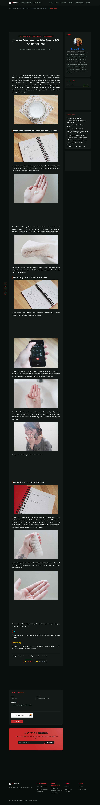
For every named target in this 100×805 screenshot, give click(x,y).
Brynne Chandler (78, 49)
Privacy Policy (82, 789)
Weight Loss (54, 788)
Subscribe (50, 742)
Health (56, 2)
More (87, 2)
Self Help (67, 791)
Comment (14, 702)
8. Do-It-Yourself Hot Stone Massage (77, 140)
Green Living (68, 789)
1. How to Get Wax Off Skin (74, 118)
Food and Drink (79, 2)
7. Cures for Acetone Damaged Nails (77, 137)
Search (86, 85)
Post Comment (17, 721)
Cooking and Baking (42, 789)
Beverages (40, 791)
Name (13, 696)
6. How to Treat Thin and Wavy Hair (76, 135)
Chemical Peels (43, 656)
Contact (81, 787)
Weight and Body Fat (56, 790)
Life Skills (67, 787)
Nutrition (63, 2)
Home (50, 2)
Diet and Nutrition (42, 787)
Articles (19, 8)
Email (38, 696)
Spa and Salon (43, 8)
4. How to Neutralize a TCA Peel (75, 129)
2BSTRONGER (12, 8)
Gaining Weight (55, 793)
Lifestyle (70, 2)
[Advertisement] (50, 20)
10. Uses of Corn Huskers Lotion (76, 146)
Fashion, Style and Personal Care (31, 8)
